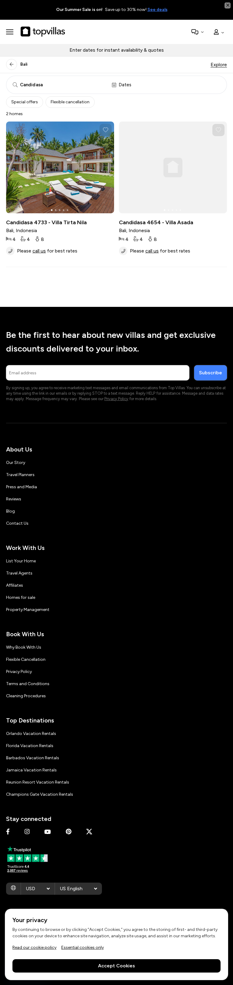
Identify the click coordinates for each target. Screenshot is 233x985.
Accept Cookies (116, 966)
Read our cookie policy (34, 947)
